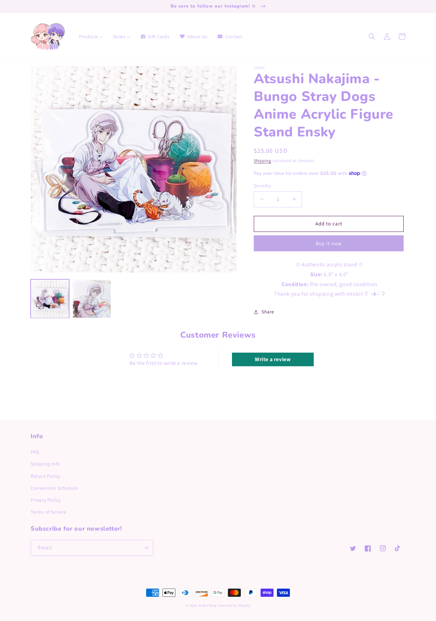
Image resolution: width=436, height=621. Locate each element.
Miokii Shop (208, 605)
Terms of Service (48, 512)
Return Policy (45, 476)
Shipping (262, 160)
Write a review (273, 359)
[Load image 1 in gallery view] (50, 299)
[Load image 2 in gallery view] (92, 299)
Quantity (262, 186)
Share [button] (268, 312)
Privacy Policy (45, 500)
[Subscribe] (145, 548)
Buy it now (329, 243)
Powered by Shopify (234, 605)
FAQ (35, 452)
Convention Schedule (54, 488)
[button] (371, 36)
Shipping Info (45, 464)
